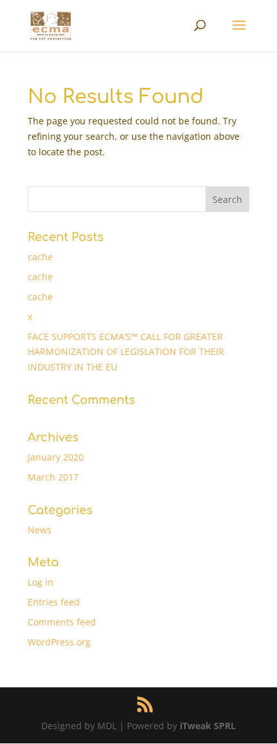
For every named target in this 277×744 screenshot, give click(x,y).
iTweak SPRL (208, 726)
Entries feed (54, 602)
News (40, 530)
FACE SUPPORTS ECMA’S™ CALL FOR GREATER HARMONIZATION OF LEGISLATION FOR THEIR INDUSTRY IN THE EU (126, 352)
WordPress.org (59, 642)
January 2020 (56, 457)
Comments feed (62, 622)
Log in (40, 582)
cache (40, 257)
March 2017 (53, 477)
